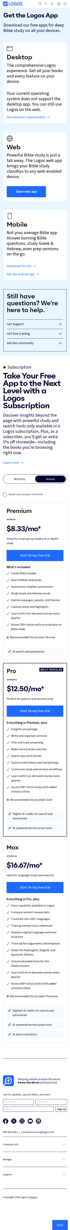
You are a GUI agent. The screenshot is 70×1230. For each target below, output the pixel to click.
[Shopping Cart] (58, 4)
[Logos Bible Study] (12, 4)
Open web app (26, 191)
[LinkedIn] (38, 1121)
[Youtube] (30, 1121)
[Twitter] (13, 1121)
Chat (60, 1225)
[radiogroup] (35, 479)
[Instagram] (22, 1121)
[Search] (40, 3)
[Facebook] (5, 1121)
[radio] (19, 479)
